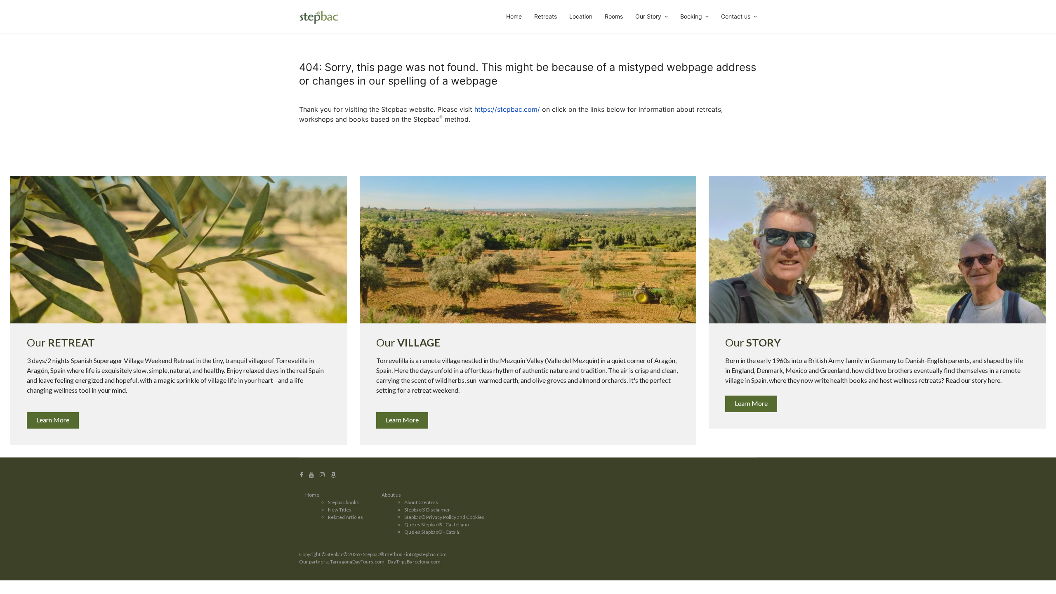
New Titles (339, 510)
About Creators (421, 502)
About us (391, 495)
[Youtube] (311, 474)
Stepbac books (343, 502)
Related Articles (345, 517)
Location (580, 16)
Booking (691, 16)
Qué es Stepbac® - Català (431, 532)
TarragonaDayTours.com (357, 562)
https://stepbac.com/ (507, 109)
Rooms (614, 16)
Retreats (545, 16)
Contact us (735, 16)
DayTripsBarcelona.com (414, 562)
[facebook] (301, 474)
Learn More (52, 420)
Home (514, 16)
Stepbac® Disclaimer (427, 510)
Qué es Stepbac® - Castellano (436, 524)
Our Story (648, 16)
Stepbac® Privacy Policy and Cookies (444, 517)
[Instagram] (322, 474)
